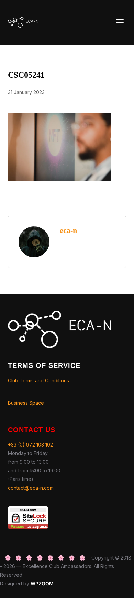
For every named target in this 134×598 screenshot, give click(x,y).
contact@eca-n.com (31, 488)
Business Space (26, 403)
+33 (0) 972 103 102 (30, 445)
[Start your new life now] (59, 315)
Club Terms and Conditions (38, 380)
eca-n (68, 230)
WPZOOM (42, 583)
